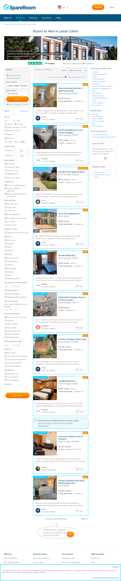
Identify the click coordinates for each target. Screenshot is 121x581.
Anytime (10, 138)
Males (9, 247)
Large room (11, 207)
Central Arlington (98, 79)
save (70, 534)
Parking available (13, 334)
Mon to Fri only (12, 170)
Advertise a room (68, 558)
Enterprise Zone (98, 96)
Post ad (33, 17)
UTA (93, 123)
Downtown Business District (102, 86)
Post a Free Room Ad (100, 135)
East (93, 91)
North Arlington (98, 103)
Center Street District (99, 74)
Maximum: (9, 155)
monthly (20, 124)
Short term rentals (13, 178)
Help (58, 17)
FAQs (93, 562)
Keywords (7, 384)
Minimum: (8, 150)
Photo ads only (12, 374)
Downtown (96, 84)
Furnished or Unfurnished (16, 218)
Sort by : (64, 70)
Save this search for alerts (18, 104)
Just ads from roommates (16, 359)
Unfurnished (11, 225)
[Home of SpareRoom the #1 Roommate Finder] (20, 7)
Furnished (11, 222)
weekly (9, 124)
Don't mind (11, 353)
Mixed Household (13, 278)
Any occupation (13, 258)
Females (10, 244)
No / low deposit (13, 380)
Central (94, 77)
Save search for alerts (75, 77)
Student (10, 265)
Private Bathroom (13, 214)
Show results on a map (56, 77)
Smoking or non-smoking (16, 317)
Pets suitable (11, 328)
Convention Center (99, 81)
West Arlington (97, 126)
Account (46, 17)
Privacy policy (38, 562)
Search (7, 17)
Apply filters (17, 395)
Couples (10, 250)
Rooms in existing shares (16, 185)
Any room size (12, 204)
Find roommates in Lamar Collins (104, 137)
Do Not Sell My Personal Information (106, 578)
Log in (112, 7)
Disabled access (13, 337)
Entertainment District (100, 98)
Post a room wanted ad (71, 562)
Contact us (95, 558)
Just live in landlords (14, 363)
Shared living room (14, 331)
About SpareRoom (10, 558)
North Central (97, 105)
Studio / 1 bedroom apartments (14, 189)
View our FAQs (99, 172)
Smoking (10, 321)
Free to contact (12, 377)
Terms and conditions (41, 558)
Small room (11, 210)
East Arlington (97, 93)
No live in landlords (14, 366)
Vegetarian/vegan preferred (17, 297)
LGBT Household (13, 294)
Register (98, 7)
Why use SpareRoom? (12, 562)
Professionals (12, 261)
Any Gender (11, 268)
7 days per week (13, 167)
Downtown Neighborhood (101, 88)
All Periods (11, 164)
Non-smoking (12, 324)
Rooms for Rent (15, 75)
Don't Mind (11, 240)
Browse (20, 17)
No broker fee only (14, 130)
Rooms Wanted (14, 78)
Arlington (95, 72)
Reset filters (24, 111)
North (94, 100)
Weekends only (12, 174)
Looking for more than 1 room (17, 232)
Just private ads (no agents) (17, 356)
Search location (11, 82)
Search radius (11, 90)
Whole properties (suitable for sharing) (16, 195)
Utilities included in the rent (17, 127)
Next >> (85, 519)
